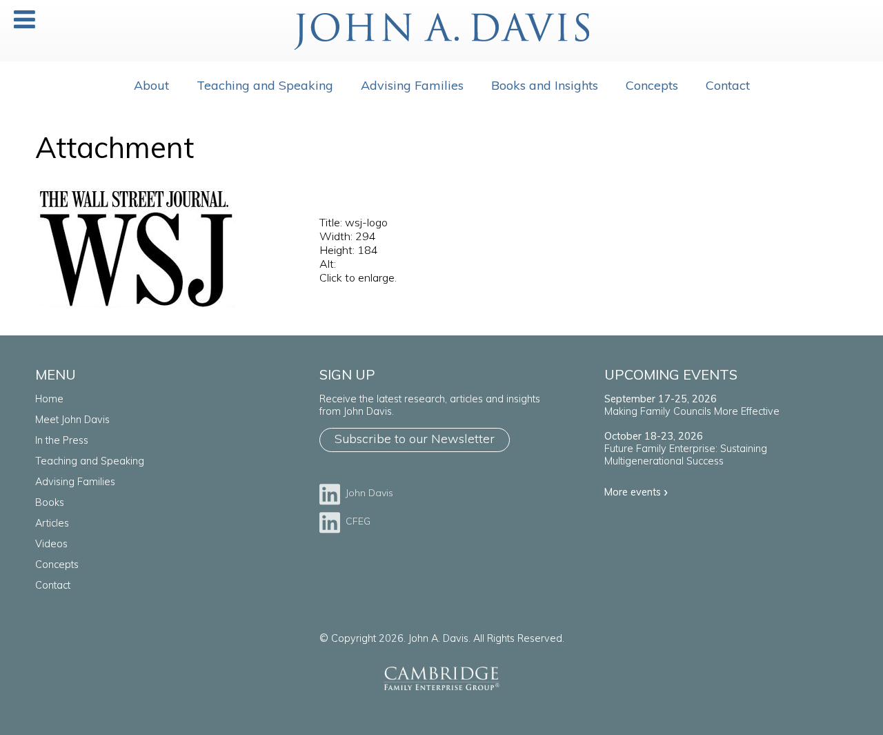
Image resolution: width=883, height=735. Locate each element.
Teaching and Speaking (265, 85)
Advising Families (412, 85)
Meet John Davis (72, 419)
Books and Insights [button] (544, 85)
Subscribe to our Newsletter (415, 439)
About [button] (151, 85)
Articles (52, 523)
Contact (52, 585)
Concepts (57, 564)
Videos (51, 544)
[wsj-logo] (136, 308)
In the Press (61, 440)
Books (49, 502)
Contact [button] (728, 85)
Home (49, 399)
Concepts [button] (652, 85)
